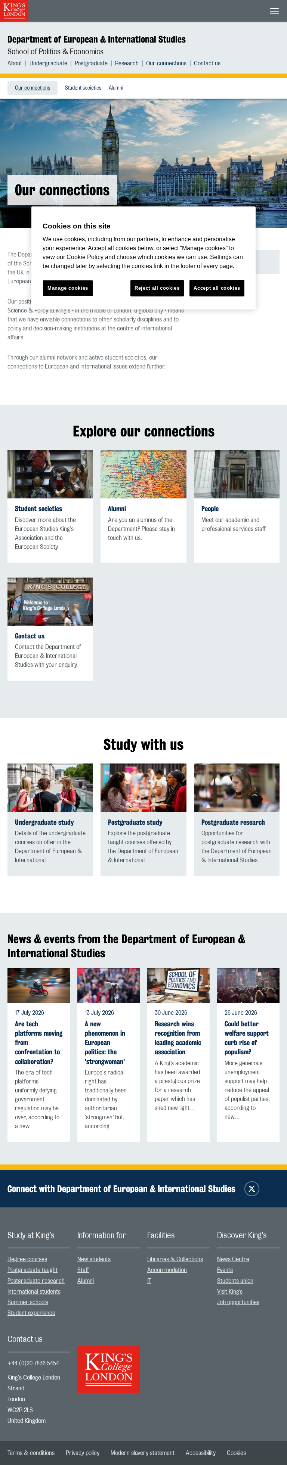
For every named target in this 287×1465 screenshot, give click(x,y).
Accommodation (167, 1270)
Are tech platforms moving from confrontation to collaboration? (38, 1042)
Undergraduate (48, 63)
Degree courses (27, 1259)
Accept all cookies (217, 288)
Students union (235, 1281)
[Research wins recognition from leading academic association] (178, 985)
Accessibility (201, 1453)
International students (34, 1292)
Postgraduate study (135, 822)
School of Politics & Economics (55, 52)
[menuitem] (18, 63)
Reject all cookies (157, 288)
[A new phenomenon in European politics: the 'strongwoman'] (108, 985)
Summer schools (27, 1302)
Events (225, 1270)
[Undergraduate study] (50, 787)
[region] (143, 258)
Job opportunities (238, 1302)
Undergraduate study (44, 822)
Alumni (116, 88)
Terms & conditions (31, 1453)
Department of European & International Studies (96, 39)
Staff (83, 1270)
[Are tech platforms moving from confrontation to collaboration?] (38, 985)
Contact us (207, 63)
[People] (237, 474)
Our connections (166, 63)
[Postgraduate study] (143, 787)
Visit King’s (230, 1292)
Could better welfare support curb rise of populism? (247, 1038)
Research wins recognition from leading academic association (178, 1038)
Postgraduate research (233, 822)
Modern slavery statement (143, 1453)
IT (149, 1281)
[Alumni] (143, 474)
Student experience (31, 1313)
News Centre (233, 1259)
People (210, 508)
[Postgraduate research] (237, 787)
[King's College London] (108, 1363)
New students (94, 1259)
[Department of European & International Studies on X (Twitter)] (251, 1188)
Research (127, 63)
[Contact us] (50, 602)
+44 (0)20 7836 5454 (33, 1363)
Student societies (83, 88)
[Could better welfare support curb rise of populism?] (248, 985)
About (14, 63)
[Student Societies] (50, 474)
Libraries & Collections (175, 1259)
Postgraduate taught (32, 1270)
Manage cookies (67, 288)
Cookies (236, 1453)
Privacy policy (82, 1453)
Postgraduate (91, 63)
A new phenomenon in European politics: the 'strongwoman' (105, 1042)
